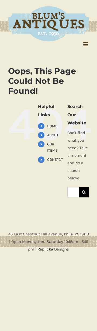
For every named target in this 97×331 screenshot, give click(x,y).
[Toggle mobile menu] (86, 41)
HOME (52, 123)
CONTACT (55, 157)
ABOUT (52, 132)
